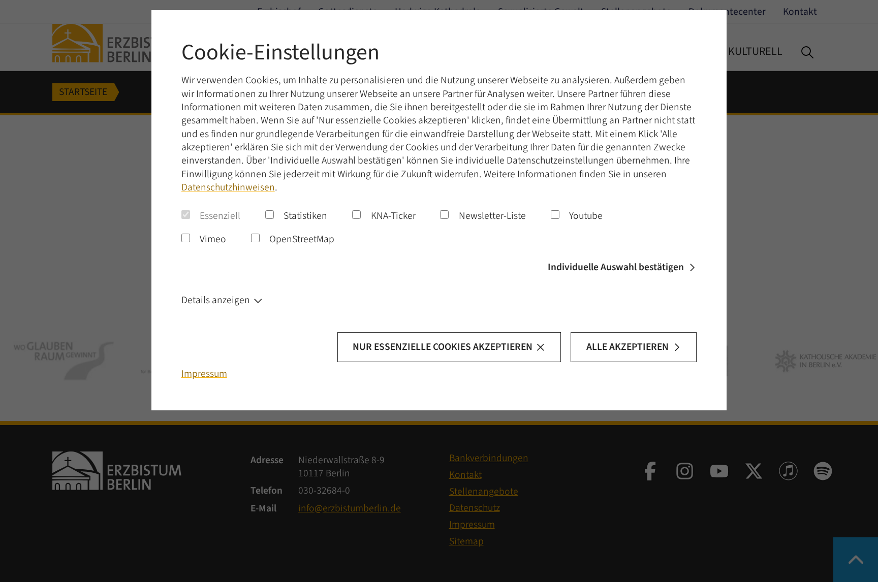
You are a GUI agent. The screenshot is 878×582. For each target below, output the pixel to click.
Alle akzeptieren (627, 347)
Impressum (204, 374)
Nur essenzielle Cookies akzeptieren (442, 347)
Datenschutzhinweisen (228, 187)
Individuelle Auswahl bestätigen (616, 267)
